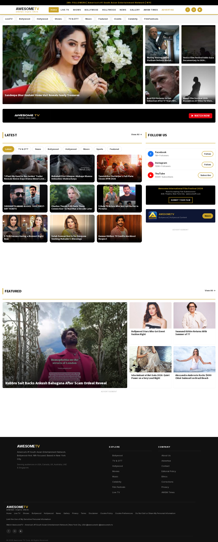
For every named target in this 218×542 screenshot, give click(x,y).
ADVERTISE (168, 10)
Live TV (116, 492)
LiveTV (8, 19)
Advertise (166, 460)
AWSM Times (168, 492)
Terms (83, 513)
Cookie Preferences (124, 513)
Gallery (67, 513)
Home (54, 10)
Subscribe (205, 175)
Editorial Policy (169, 471)
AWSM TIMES (151, 10)
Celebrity (133, 19)
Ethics (164, 476)
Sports (99, 149)
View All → (136, 134)
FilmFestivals (151, 19)
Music (88, 19)
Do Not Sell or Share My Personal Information (155, 513)
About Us (166, 455)
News (38, 149)
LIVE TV (65, 10)
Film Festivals (118, 487)
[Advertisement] (180, 254)
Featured (103, 19)
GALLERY (135, 10)
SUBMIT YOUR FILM (180, 200)
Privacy (165, 487)
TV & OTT (73, 19)
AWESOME (27, 10)
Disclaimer (93, 513)
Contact (165, 466)
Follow (207, 154)
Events (117, 19)
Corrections (167, 481)
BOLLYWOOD (91, 10)
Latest (8, 149)
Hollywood (42, 19)
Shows (58, 19)
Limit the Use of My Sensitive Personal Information (28, 519)
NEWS (123, 10)
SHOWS (77, 10)
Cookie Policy (106, 513)
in (194, 10)
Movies (115, 471)
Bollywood (24, 19)
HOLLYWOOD (109, 10)
